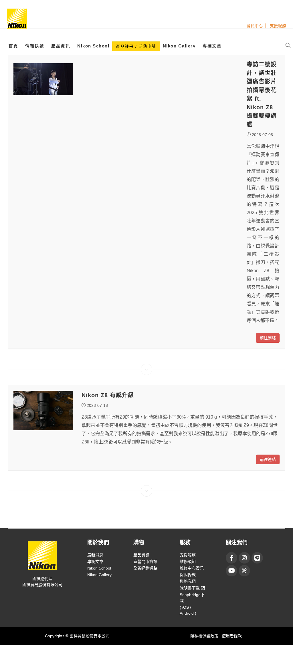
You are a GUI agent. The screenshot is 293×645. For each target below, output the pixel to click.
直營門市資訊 (145, 561)
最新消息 (95, 555)
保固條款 (188, 574)
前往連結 (268, 338)
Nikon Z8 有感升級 (108, 395)
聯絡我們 (188, 581)
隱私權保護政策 (204, 636)
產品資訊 (60, 46)
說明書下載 (190, 588)
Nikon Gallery (179, 46)
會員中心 (255, 25)
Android (187, 613)
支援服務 (278, 25)
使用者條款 (232, 636)
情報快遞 (34, 46)
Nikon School (93, 46)
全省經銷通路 (145, 568)
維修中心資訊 (192, 568)
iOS (185, 607)
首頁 (13, 46)
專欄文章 (212, 46)
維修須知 (188, 561)
